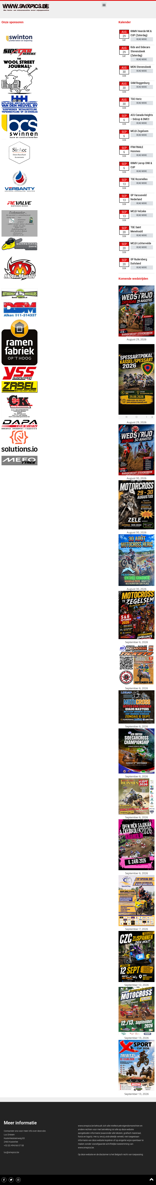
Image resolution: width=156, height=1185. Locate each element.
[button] (103, 4)
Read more (141, 39)
